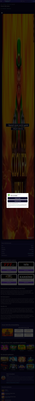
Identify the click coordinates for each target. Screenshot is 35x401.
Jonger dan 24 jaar (17, 201)
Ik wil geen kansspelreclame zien (13, 203)
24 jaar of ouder (17, 198)
